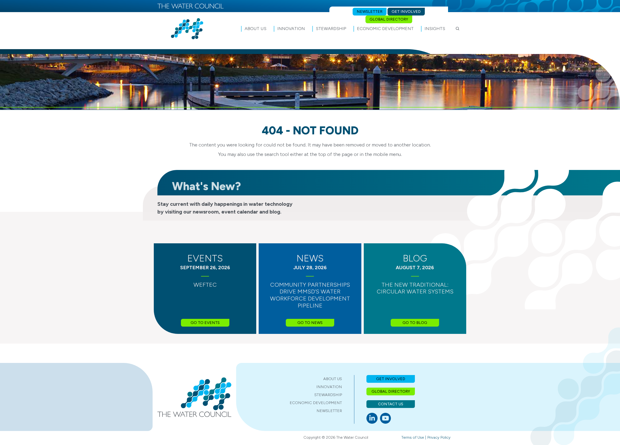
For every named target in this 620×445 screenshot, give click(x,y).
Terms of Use (412, 437)
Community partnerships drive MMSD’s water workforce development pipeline (310, 295)
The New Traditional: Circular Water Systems (415, 288)
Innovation (329, 386)
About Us (332, 378)
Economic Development (316, 402)
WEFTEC (205, 284)
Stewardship (328, 394)
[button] (457, 28)
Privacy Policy (438, 437)
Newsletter (329, 410)
